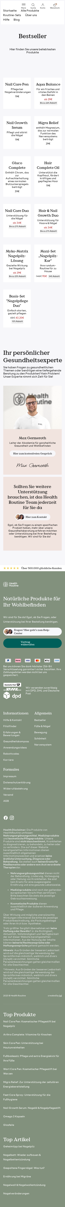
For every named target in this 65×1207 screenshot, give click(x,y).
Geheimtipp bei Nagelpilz (18, 1147)
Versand (8, 795)
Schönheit (40, 739)
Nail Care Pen (17, 84)
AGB (6, 801)
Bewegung (40, 732)
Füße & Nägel (42, 726)
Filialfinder (10, 726)
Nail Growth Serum (17, 125)
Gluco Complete (17, 165)
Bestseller (40, 720)
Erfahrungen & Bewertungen (11, 734)
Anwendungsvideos (15, 748)
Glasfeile (8, 1125)
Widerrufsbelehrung (15, 789)
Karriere (8, 760)
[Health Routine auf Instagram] (11, 818)
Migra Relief (48, 122)
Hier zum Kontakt (36, 517)
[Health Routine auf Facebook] (5, 818)
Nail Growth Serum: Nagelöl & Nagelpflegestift (31, 1108)
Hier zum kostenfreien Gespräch (32, 453)
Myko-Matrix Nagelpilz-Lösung (17, 256)
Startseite (10, 11)
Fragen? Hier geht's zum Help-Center (32, 631)
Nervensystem (43, 745)
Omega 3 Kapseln (14, 1117)
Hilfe (6, 20)
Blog (17, 20)
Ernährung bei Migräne (17, 1177)
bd (60, 996)
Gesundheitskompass (16, 741)
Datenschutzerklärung (17, 783)
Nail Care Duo (17, 210)
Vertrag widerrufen (27, 643)
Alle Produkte (30, 11)
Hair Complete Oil (48, 165)
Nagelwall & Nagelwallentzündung (24, 1185)
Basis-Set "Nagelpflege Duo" (17, 301)
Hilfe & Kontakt (12, 720)
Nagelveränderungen (16, 1194)
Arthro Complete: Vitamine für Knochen (27, 1035)
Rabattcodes (11, 754)
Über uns (31, 15)
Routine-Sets (12, 15)
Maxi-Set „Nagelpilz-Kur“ (48, 256)
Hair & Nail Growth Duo (48, 213)
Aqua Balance (48, 84)
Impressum (9, 776)
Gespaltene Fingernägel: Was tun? (23, 1168)
